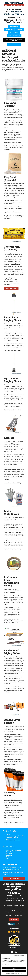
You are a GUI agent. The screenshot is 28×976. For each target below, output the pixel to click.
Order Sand (19, 29)
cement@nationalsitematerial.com (14, 912)
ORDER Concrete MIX (11, 288)
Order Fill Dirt (14, 26)
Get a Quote (14, 919)
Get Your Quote (14, 878)
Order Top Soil (14, 32)
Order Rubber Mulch (14, 36)
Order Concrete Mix (14, 44)
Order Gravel (9, 29)
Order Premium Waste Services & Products (14, 39)
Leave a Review (14, 928)
